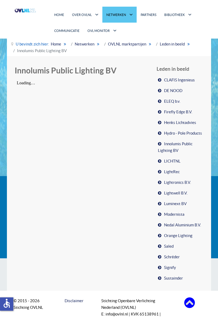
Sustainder (173, 278)
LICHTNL (172, 161)
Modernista (174, 214)
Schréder (172, 257)
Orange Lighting (178, 235)
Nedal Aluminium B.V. (182, 225)
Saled (169, 246)
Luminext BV (175, 203)
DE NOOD (173, 90)
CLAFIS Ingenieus (179, 80)
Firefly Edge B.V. (178, 112)
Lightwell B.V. (175, 193)
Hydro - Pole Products (183, 133)
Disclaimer (74, 300)
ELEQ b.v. (172, 101)
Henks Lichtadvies (180, 122)
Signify (170, 267)
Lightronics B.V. (177, 182)
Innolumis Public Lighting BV (175, 147)
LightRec (172, 171)
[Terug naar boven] (189, 302)
